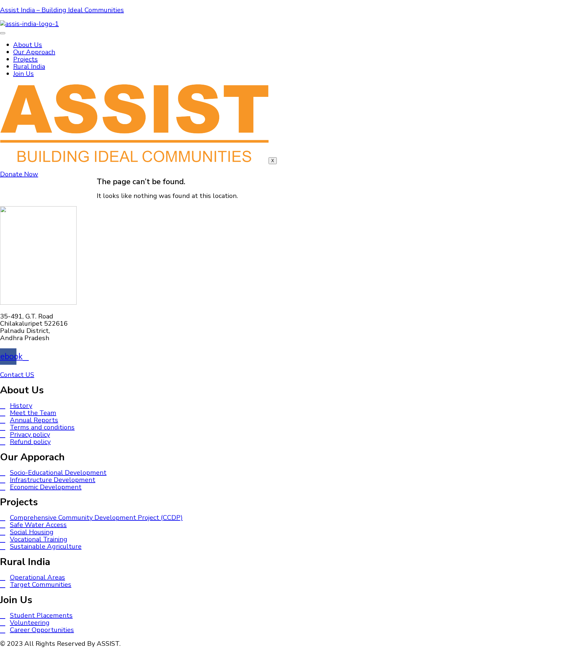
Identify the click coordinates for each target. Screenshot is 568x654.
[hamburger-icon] (2, 33)
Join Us (23, 73)
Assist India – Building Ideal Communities (62, 10)
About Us (27, 44)
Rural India (29, 66)
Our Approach (34, 52)
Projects (25, 59)
